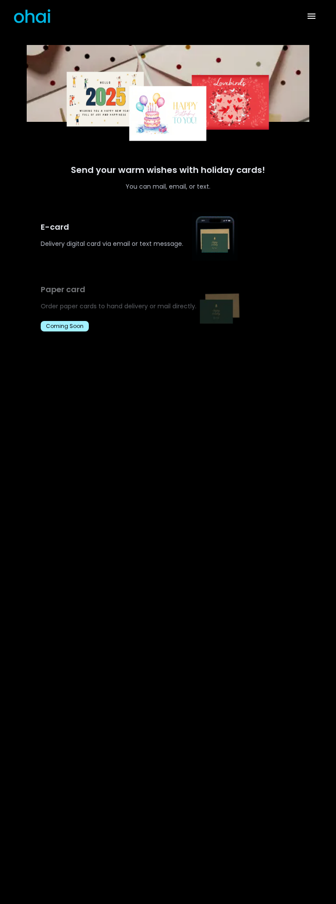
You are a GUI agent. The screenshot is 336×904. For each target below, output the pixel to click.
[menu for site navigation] (311, 16)
